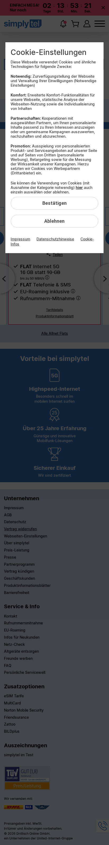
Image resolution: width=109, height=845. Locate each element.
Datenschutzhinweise (55, 239)
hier (79, 187)
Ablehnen (54, 221)
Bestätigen (54, 203)
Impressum (20, 239)
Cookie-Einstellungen (49, 52)
